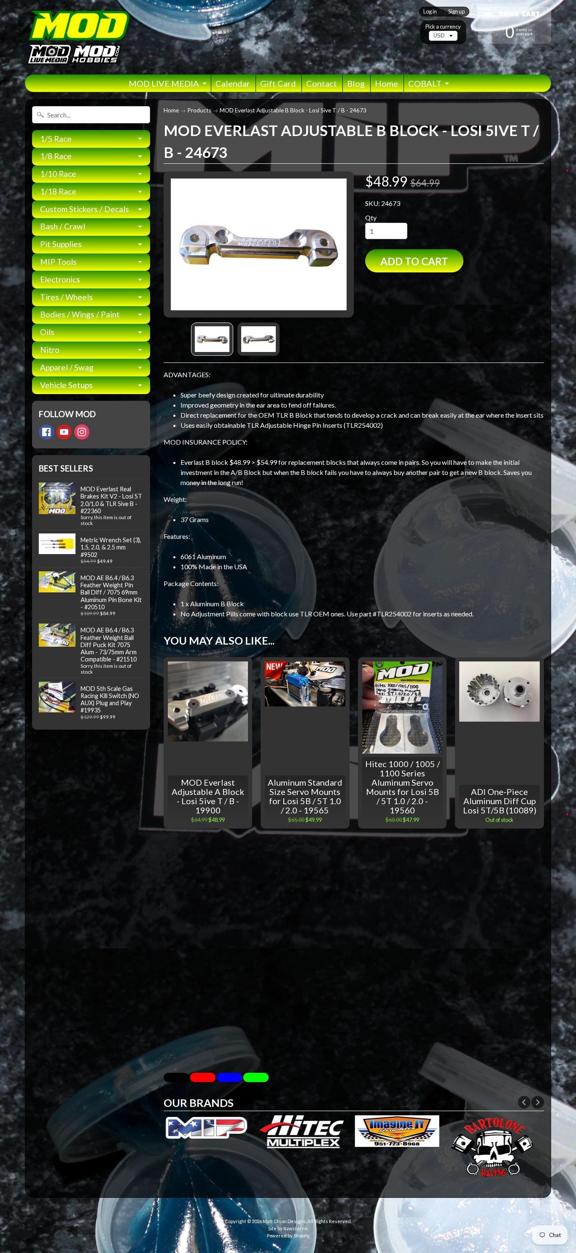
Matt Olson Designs (284, 1221)
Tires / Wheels (66, 297)
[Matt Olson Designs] (77, 37)
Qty (371, 217)
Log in (430, 11)
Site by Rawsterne (288, 1228)
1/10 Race (58, 174)
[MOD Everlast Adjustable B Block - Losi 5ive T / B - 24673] (212, 339)
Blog (356, 83)
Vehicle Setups (66, 385)
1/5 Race (56, 139)
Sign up (456, 11)
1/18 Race (58, 191)
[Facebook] (46, 432)
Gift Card (278, 83)
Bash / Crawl (62, 226)
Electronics (60, 279)
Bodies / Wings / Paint (80, 314)
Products (199, 110)
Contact (321, 83)
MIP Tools (58, 262)
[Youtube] (64, 432)
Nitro (49, 350)
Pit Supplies (61, 244)
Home (386, 83)
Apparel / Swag (67, 367)
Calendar (232, 83)
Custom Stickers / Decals (84, 209)
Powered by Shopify (288, 1235)
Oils (47, 332)
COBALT (424, 83)
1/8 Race (56, 156)
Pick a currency (443, 27)
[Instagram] (81, 432)
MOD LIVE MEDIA (164, 83)
